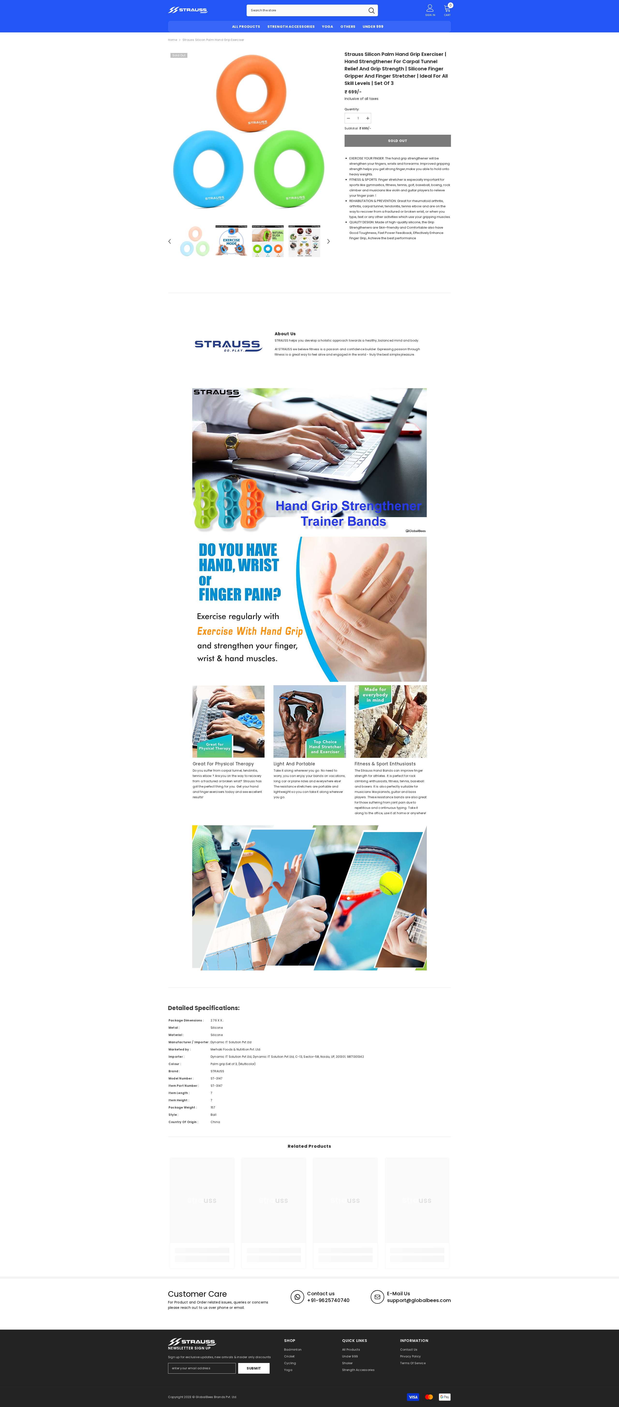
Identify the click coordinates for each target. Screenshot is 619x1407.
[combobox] (306, 10)
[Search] (312, 10)
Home (172, 40)
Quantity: (352, 109)
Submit (254, 1368)
